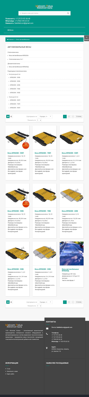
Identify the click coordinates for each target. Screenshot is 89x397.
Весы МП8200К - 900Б (16, 211)
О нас (8, 369)
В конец (79, 116)
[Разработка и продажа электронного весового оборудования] (45, 7)
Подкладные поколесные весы (17, 71)
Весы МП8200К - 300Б (43, 269)
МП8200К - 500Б (15, 81)
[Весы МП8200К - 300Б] (44, 253)
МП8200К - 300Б (15, 77)
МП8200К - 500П (15, 100)
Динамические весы (14, 63)
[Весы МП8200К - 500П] (72, 137)
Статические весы (13, 52)
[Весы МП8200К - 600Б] (72, 195)
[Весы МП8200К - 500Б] (17, 253)
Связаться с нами (12, 371)
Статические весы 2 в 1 (16, 59)
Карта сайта (10, 374)
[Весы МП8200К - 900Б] (17, 195)
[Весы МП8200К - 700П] (44, 137)
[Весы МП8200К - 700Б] (44, 195)
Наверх (86, 39)
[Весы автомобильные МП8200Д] (72, 253)
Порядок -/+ (43, 116)
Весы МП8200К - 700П (43, 153)
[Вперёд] (73, 116)
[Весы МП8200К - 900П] (17, 137)
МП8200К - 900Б (15, 92)
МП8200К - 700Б (15, 89)
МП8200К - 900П (15, 108)
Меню (11, 30)
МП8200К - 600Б (15, 85)
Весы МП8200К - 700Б (43, 211)
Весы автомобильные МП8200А (18, 55)
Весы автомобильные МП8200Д (19, 67)
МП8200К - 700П (15, 104)
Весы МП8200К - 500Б (16, 269)
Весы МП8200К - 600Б (70, 211)
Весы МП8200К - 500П (70, 153)
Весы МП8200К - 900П (16, 153)
